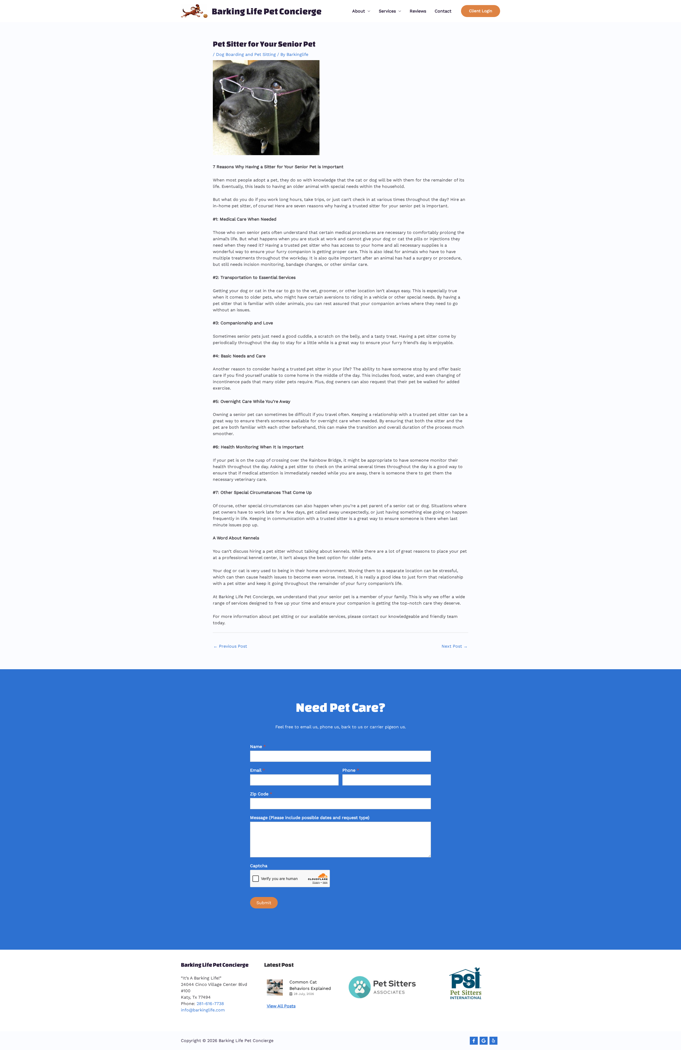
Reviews (418, 11)
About (358, 11)
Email (257, 770)
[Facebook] (474, 1041)
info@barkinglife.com (203, 1009)
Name (258, 746)
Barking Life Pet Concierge (267, 11)
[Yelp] (493, 1041)
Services (387, 11)
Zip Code (261, 793)
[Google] (484, 1041)
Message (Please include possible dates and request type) (309, 817)
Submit (263, 902)
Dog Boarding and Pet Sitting (246, 54)
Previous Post (230, 646)
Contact (443, 11)
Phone (350, 770)
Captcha (258, 865)
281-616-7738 (210, 1003)
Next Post (455, 646)
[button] (480, 11)
